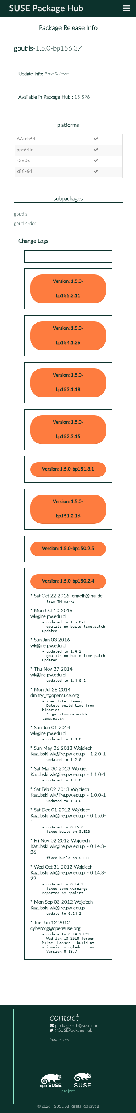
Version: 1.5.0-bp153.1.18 (68, 382)
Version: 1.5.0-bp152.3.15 (68, 429)
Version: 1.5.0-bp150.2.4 (68, 581)
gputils (23, 48)
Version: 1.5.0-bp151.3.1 (68, 469)
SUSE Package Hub (46, 8)
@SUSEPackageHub (73, 1030)
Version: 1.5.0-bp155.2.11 (68, 288)
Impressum (59, 1040)
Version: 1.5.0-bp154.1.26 (68, 335)
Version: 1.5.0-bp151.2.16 (68, 509)
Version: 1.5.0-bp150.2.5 (68, 548)
